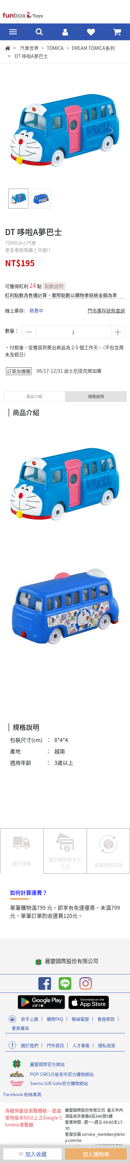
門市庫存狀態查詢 (106, 310)
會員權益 (20, 1028)
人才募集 (81, 1045)
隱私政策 (106, 1045)
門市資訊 (55, 1045)
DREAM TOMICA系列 (93, 48)
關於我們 (29, 1045)
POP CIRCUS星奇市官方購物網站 (62, 1074)
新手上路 (29, 1019)
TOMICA (55, 48)
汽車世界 (29, 48)
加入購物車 (96, 1154)
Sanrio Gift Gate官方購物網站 (59, 1083)
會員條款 (106, 1019)
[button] (110, 130)
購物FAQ (55, 1019)
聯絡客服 (80, 1019)
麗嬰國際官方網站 (47, 1064)
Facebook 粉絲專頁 (22, 1094)
